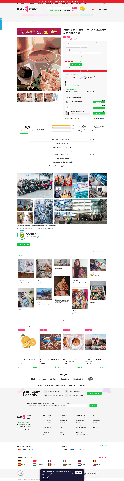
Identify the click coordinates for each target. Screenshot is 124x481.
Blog (44, 434)
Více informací (102, 445)
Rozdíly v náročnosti (47, 427)
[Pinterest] (25, 429)
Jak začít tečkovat (40, 3)
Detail (35, 367)
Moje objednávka (65, 3)
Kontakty (85, 3)
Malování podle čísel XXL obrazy (82, 434)
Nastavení (45, 477)
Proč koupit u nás (46, 432)
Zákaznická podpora (65, 10)
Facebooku (50, 385)
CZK (98, 3)
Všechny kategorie (79, 432)
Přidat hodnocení (23, 132)
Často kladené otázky (47, 429)
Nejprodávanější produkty (81, 427)
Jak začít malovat (20, 3)
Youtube (72, 385)
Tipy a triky (45, 425)
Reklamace (62, 425)
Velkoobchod (95, 425)
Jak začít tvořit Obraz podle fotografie (52, 3)
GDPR (61, 427)
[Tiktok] (28, 429)
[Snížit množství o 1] (69, 65)
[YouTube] (23, 429)
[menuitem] (28, 15)
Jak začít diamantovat (30, 3)
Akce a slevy (62, 432)
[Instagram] (20, 429)
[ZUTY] (25, 417)
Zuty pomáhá (95, 427)
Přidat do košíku (76, 64)
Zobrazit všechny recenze (61, 320)
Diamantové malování (80, 420)
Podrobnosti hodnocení (90, 37)
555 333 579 (70, 118)
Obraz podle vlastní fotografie (81, 417)
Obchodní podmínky (63, 420)
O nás (72, 3)
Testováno (95, 422)
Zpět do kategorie (24, 244)
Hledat (74, 7)
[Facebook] (18, 429)
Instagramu (61, 385)
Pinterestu (83, 385)
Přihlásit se (93, 405)
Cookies (61, 429)
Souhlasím (78, 472)
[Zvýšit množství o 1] (69, 64)
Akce (77, 429)
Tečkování (78, 422)
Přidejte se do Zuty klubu (94, 393)
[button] (99, 253)
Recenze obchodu (96, 420)
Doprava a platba (78, 3)
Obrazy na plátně (79, 425)
